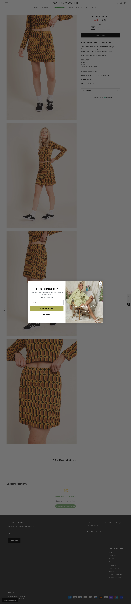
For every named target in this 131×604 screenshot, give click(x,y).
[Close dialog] (100, 283)
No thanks (47, 315)
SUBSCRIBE (47, 308)
